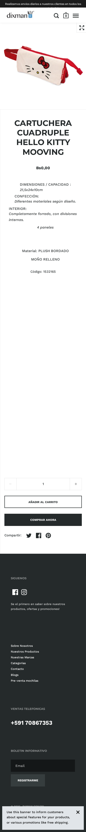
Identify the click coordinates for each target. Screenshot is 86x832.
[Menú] (76, 15)
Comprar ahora (43, 519)
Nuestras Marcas (22, 657)
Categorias (18, 663)
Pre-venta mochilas (24, 680)
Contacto (17, 669)
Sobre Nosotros (22, 645)
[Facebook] (15, 592)
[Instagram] (24, 592)
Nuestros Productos (25, 651)
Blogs (15, 675)
